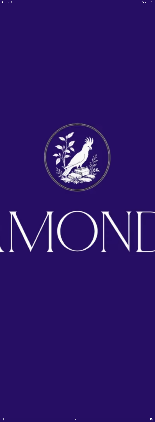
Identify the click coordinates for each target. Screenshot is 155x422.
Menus (143, 2)
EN (151, 2)
